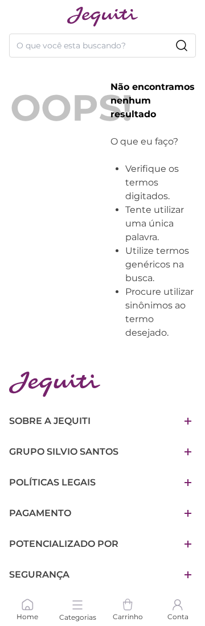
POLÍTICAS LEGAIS (52, 482)
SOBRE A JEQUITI (50, 420)
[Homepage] (54, 384)
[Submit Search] (181, 45)
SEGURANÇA (39, 574)
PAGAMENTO (40, 513)
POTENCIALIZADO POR (63, 543)
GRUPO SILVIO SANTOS (63, 451)
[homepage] (102, 17)
